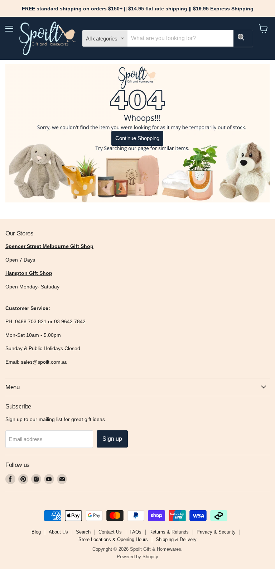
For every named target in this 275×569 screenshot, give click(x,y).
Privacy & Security (216, 532)
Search (83, 532)
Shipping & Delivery (176, 539)
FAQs (135, 532)
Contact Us (110, 532)
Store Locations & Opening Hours (113, 539)
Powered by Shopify (137, 556)
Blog (36, 532)
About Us (58, 532)
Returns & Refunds (169, 532)
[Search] (243, 38)
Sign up (112, 439)
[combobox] (180, 38)
